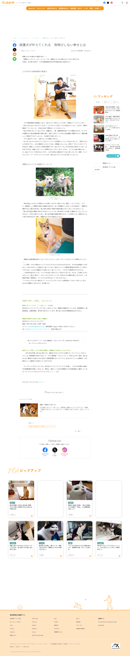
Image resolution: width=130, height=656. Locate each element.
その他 (96, 8)
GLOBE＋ (56, 622)
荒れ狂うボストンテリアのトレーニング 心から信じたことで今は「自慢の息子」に (108, 547)
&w (14, 622)
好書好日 (56, 625)
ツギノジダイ (79, 625)
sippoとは (31, 8)
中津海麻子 (13, 543)
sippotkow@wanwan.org (36, 326)
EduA (11, 625)
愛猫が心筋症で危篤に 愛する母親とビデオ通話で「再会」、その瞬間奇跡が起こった (79, 507)
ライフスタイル (24, 38)
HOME (14, 38)
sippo (55, 618)
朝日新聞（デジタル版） (16, 618)
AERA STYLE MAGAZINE (37, 635)
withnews (12, 632)
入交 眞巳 (41, 543)
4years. (77, 618)
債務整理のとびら (58, 632)
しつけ (86, 8)
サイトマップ (24, 644)
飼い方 (80, 8)
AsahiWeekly (101, 625)
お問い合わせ (26, 646)
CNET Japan (35, 618)
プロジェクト (41, 8)
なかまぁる (56, 628)
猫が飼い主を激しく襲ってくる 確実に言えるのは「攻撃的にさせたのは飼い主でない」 (50, 547)
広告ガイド (18, 646)
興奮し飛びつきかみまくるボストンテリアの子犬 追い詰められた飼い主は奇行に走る (21, 547)
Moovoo (12, 628)
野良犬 (43, 426)
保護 (30, 426)
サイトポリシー (33, 644)
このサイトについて (15, 644)
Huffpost (34, 625)
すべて (98, 102)
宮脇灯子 (12, 503)
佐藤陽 (70, 543)
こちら (51, 371)
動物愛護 (73, 8)
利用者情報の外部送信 (56, 644)
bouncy (34, 632)
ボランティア (51, 426)
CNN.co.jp (34, 622)
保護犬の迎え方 (52, 8)
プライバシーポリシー (44, 644)
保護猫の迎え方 (64, 8)
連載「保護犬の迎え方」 (48, 404)
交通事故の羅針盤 (80, 628)
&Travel (18, 622)
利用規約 (65, 644)
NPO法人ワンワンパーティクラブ (36, 329)
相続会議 (78, 622)
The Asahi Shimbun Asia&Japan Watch (107, 622)
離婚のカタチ (13, 635)
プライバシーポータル (74, 644)
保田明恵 (71, 503)
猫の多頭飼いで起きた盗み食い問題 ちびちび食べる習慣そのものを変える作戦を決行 (21, 507)
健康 (91, 8)
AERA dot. (34, 628)
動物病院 (36, 426)
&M (11, 622)
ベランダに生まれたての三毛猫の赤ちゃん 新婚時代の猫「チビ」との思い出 (79, 547)
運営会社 (12, 646)
